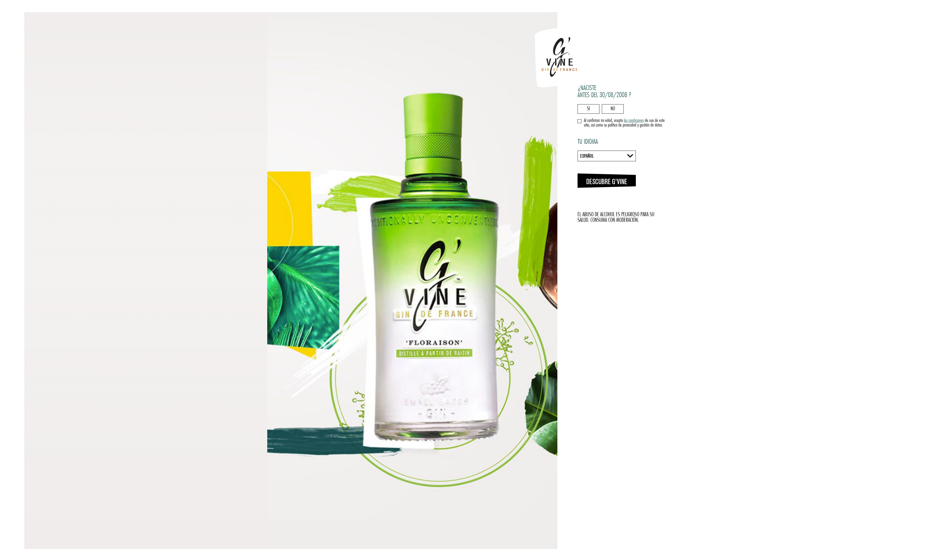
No (613, 109)
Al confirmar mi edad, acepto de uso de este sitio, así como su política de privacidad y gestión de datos (624, 123)
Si (588, 109)
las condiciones (634, 121)
